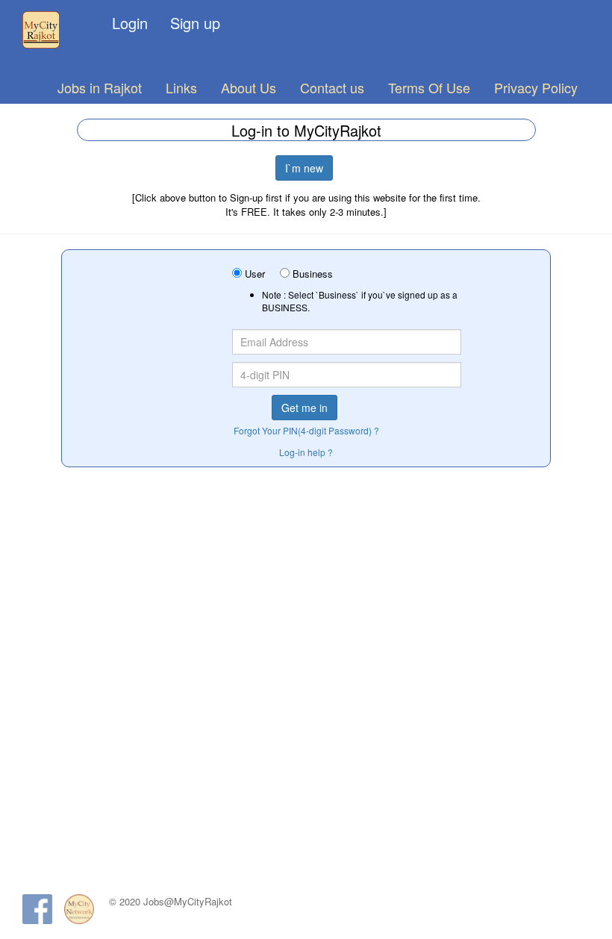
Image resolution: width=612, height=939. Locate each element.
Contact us (332, 87)
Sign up (195, 23)
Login (130, 23)
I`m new (304, 167)
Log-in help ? (306, 452)
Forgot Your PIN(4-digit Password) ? (306, 430)
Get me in (304, 407)
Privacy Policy (536, 87)
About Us (248, 87)
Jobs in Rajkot (99, 87)
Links (181, 87)
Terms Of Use (429, 87)
